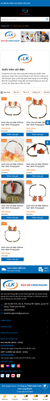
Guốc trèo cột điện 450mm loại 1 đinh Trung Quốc (12, 165)
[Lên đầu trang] (45, 380)
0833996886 (9, 310)
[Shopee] (2, 366)
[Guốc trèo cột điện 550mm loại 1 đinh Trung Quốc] (12, 108)
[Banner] (25, 36)
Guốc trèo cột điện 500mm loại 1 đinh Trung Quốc (37, 123)
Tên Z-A (26, 92)
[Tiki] (13, 366)
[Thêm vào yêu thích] (21, 99)
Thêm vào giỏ (12, 134)
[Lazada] (8, 366)
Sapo (31, 391)
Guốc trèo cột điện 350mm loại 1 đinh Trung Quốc (12, 207)
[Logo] (25, 12)
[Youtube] (13, 375)
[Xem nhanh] (21, 107)
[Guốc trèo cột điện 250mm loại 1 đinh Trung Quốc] (12, 233)
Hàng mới (36, 92)
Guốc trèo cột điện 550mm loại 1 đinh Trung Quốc (12, 123)
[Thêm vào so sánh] (21, 103)
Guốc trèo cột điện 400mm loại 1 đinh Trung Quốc (37, 165)
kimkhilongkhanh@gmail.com (16, 313)
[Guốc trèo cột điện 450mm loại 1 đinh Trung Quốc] (12, 150)
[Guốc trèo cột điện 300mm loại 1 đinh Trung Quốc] (37, 192)
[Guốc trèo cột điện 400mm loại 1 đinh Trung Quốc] (37, 150)
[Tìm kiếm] (47, 19)
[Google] (18, 375)
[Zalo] (2, 375)
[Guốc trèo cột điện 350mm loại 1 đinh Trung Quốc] (12, 192)
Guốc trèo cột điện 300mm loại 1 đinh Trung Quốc (37, 207)
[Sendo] (18, 366)
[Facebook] (8, 375)
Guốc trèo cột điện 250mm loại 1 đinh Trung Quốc (12, 248)
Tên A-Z (16, 92)
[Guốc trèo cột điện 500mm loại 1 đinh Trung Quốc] (37, 108)
